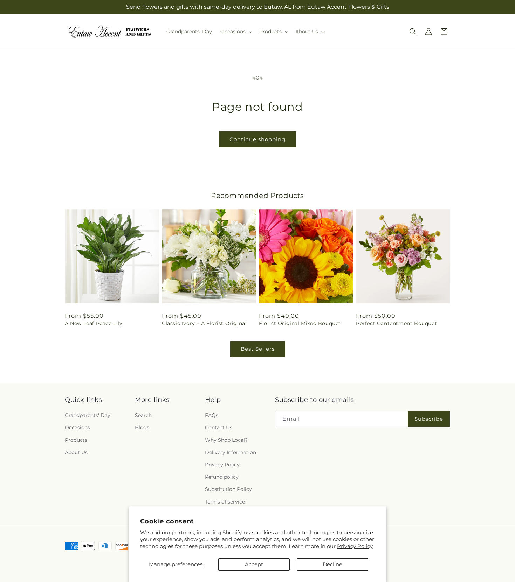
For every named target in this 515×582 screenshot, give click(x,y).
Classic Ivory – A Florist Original (204, 323)
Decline (332, 564)
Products (76, 440)
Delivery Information (230, 452)
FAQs (211, 415)
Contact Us (218, 427)
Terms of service (225, 502)
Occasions (77, 427)
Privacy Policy (355, 546)
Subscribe (428, 419)
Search (143, 415)
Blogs (142, 427)
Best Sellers (258, 348)
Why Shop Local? (226, 440)
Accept (254, 564)
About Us (76, 452)
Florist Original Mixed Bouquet (300, 323)
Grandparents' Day (87, 415)
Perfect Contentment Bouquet (396, 323)
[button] (235, 31)
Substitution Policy (228, 489)
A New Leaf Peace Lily (94, 323)
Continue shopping (257, 139)
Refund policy (222, 477)
